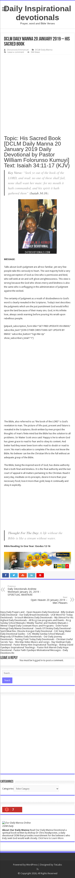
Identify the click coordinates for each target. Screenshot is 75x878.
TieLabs (58, 864)
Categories (8, 788)
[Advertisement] (37, 93)
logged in (38, 660)
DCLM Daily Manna (43, 50)
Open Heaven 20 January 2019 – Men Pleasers (49, 600)
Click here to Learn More (51, 838)
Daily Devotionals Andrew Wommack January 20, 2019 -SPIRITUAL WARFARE (24, 590)
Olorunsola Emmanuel (18, 50)
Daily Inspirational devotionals (37, 13)
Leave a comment (15, 52)
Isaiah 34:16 (38, 193)
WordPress (32, 864)
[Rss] (37, 869)
